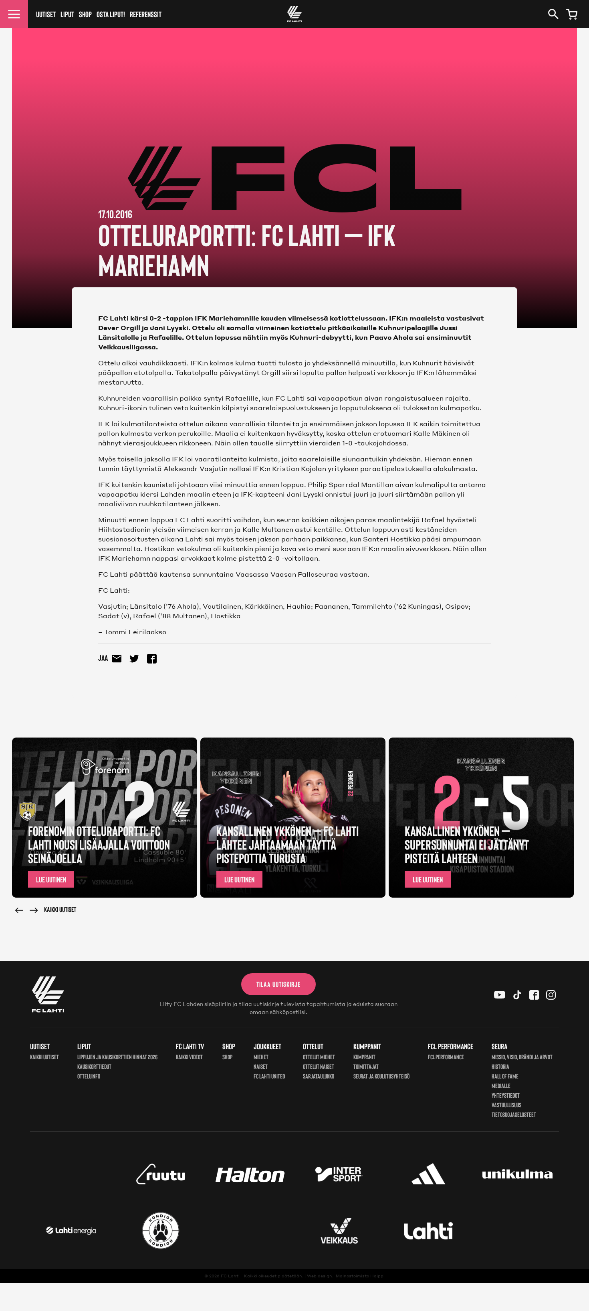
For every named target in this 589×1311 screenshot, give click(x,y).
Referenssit (145, 14)
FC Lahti (230, 1275)
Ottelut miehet (319, 1056)
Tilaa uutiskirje (278, 984)
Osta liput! (111, 14)
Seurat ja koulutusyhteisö (381, 1076)
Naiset (261, 1066)
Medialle (501, 1085)
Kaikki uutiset (60, 909)
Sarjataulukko (318, 1076)
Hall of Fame (505, 1076)
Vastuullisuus (506, 1105)
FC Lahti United (269, 1076)
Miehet (261, 1056)
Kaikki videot (189, 1056)
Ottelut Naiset (318, 1066)
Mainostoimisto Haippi (360, 1275)
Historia (500, 1066)
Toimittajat (366, 1066)
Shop (85, 14)
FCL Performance (446, 1056)
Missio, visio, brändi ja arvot (522, 1056)
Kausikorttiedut (94, 1066)
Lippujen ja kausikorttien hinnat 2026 (117, 1056)
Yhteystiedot (506, 1095)
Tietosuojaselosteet (514, 1114)
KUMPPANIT (364, 1056)
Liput (67, 14)
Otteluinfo (88, 1076)
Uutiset (46, 14)
